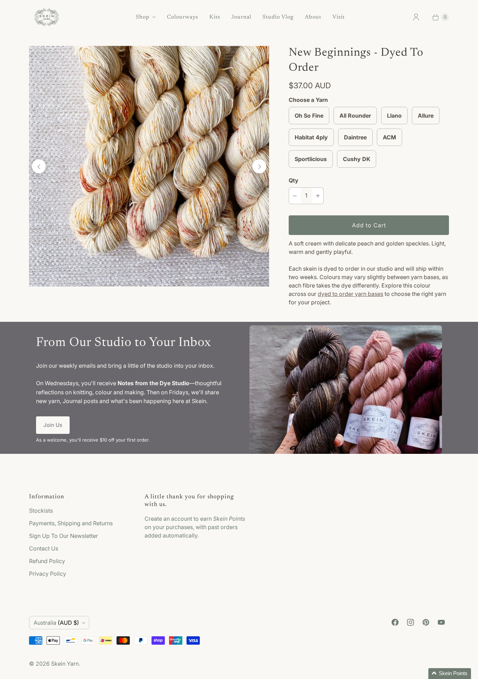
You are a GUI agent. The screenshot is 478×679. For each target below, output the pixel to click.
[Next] (259, 166)
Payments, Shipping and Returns (71, 523)
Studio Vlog (278, 17)
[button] (449, 673)
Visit (338, 17)
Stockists (41, 510)
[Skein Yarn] (46, 17)
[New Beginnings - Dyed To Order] (149, 166)
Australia (56, 622)
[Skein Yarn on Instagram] (410, 622)
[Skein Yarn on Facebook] (395, 622)
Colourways (182, 17)
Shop (142, 17)
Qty (293, 180)
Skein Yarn (65, 663)
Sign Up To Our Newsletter (63, 535)
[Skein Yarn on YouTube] (441, 622)
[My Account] (416, 17)
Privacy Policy (47, 573)
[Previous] (39, 166)
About (313, 17)
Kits (214, 17)
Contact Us (43, 548)
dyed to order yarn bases (350, 293)
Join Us (52, 425)
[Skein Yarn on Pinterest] (426, 622)
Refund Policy (47, 560)
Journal (241, 17)
